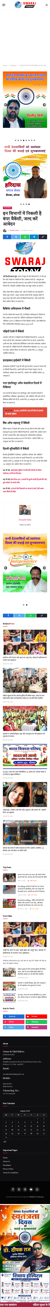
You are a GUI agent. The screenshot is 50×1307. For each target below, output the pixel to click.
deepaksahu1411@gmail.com (13, 1074)
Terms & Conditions (10, 1173)
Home (5, 1158)
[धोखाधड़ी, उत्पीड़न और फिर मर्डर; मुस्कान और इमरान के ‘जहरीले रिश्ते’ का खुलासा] (25, 794)
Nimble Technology (37, 1197)
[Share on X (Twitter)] (16, 237)
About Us (6, 1161)
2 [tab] (18, 140)
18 (12, 1130)
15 (37, 1126)
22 (37, 1130)
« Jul (4, 1142)
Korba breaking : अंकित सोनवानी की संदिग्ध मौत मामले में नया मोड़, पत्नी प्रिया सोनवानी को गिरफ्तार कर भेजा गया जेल (31, 902)
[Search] (46, 5)
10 (6, 1126)
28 (31, 1133)
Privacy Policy (8, 1169)
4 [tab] (23, 140)
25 (12, 1133)
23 (44, 1130)
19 (18, 1130)
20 (25, 1130)
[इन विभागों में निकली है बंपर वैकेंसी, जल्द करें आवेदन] (25, 256)
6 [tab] (29, 140)
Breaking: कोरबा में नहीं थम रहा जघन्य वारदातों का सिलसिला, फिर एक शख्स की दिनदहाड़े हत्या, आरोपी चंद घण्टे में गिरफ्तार (31, 889)
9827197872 (7, 1084)
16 (44, 1126)
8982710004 (7, 1086)
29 (37, 1133)
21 (31, 1130)
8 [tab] (34, 140)
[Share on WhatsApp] (25, 237)
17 (6, 1130)
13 (25, 1126)
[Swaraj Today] (25, 5)
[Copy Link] (42, 237)
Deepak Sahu (14, 230)
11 (12, 1126)
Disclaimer (7, 1165)
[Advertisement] (25, 37)
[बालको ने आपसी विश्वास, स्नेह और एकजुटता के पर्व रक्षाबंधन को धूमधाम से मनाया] (25, 718)
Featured (7, 207)
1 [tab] (15, 140)
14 (31, 1126)
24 (6, 1133)
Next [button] (44, 104)
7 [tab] (31, 140)
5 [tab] (26, 140)
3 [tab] (21, 140)
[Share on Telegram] (34, 237)
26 (19, 1133)
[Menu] (3, 5)
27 (25, 1133)
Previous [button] (5, 104)
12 (18, 1126)
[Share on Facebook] (7, 237)
